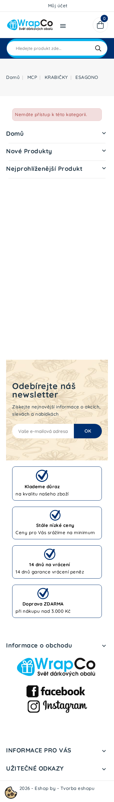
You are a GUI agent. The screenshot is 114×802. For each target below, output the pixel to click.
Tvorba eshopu (77, 788)
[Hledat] (98, 48)
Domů (15, 133)
